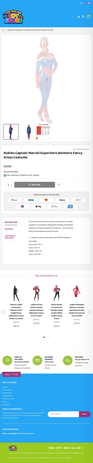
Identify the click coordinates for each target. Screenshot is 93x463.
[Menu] (79, 17)
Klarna (4, 401)
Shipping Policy (7, 396)
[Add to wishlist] (59, 185)
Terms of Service (8, 398)
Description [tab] (11, 222)
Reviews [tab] (9, 229)
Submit (84, 414)
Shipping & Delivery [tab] (10, 237)
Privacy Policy (7, 390)
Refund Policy (7, 393)
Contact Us (6, 404)
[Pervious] (3, 312)
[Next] (89, 312)
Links (81, 3)
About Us (5, 387)
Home (3, 30)
